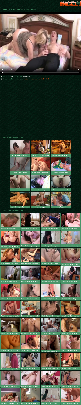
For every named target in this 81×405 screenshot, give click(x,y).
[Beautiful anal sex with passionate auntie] (70, 378)
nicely (47, 79)
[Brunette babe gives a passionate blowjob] (30, 237)
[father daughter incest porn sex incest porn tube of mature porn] (78, 3)
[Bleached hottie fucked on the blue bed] (30, 395)
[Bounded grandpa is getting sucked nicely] (50, 237)
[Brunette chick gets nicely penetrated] (30, 378)
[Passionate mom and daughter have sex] (30, 325)
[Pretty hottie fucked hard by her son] (30, 308)
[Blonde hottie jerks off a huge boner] (50, 342)
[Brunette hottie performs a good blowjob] (50, 360)
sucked (41, 79)
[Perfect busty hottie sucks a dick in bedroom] (30, 273)
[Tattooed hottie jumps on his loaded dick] (50, 325)
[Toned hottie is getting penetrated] (70, 360)
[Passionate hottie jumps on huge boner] (10, 290)
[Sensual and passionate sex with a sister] (50, 290)
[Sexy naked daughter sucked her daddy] (30, 220)
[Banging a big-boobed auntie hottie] (30, 360)
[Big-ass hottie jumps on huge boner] (70, 342)
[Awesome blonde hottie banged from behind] (70, 273)
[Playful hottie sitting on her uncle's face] (50, 308)
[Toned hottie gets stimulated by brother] (10, 325)
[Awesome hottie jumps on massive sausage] (10, 220)
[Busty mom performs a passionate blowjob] (70, 237)
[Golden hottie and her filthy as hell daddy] (10, 360)
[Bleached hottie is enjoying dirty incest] (70, 255)
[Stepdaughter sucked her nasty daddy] (30, 342)
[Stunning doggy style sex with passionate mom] (10, 342)
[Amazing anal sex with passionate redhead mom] (70, 308)
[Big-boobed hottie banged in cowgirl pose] (50, 255)
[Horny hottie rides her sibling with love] (30, 290)
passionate (33, 79)
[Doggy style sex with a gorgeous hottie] (10, 378)
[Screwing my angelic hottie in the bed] (50, 273)
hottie (26, 79)
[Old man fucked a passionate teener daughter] (50, 395)
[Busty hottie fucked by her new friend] (10, 273)
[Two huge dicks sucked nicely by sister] (70, 220)
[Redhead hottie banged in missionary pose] (10, 238)
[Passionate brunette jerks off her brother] (70, 290)
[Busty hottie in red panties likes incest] (10, 255)
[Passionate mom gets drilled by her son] (50, 220)
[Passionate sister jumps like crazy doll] (10, 308)
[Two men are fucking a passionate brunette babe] (10, 395)
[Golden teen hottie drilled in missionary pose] (70, 325)
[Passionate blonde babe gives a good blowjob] (70, 395)
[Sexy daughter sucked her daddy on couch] (50, 378)
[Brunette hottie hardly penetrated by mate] (30, 255)
